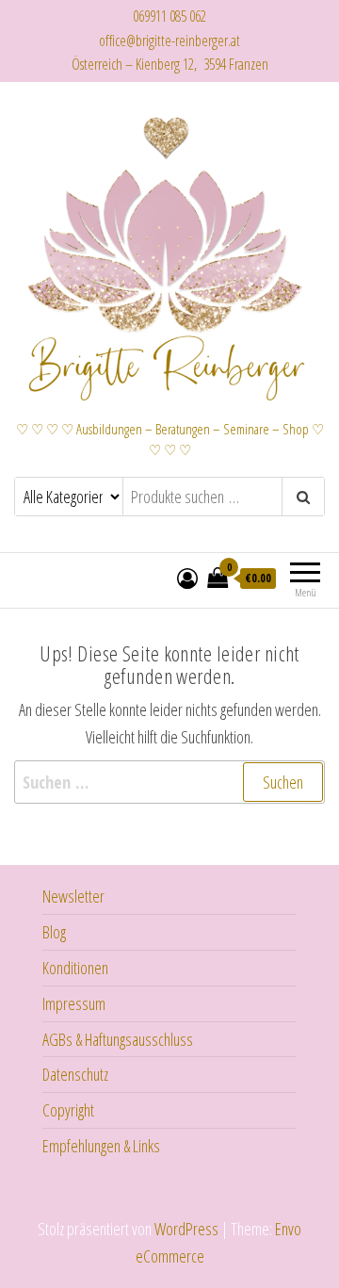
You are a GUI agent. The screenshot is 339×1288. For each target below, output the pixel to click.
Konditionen (75, 967)
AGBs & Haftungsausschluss (117, 1039)
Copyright (68, 1110)
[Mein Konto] (187, 577)
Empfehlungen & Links (101, 1145)
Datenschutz (75, 1074)
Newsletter (73, 896)
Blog (54, 932)
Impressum (73, 1003)
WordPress (186, 1228)
